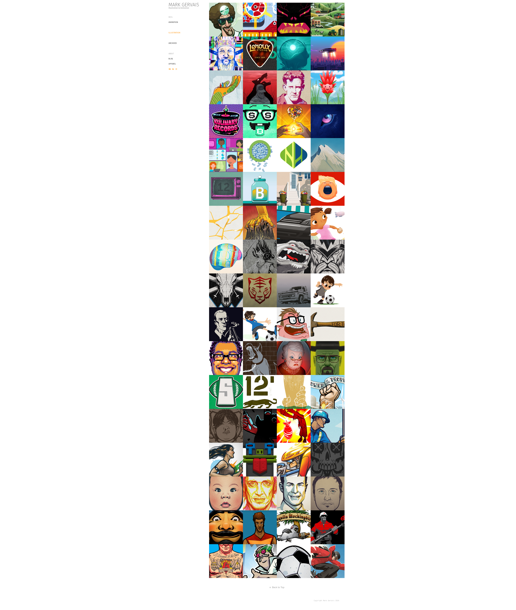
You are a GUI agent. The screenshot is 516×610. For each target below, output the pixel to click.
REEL (171, 17)
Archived (173, 43)
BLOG (171, 58)
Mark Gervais (184, 4)
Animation (173, 22)
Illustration (174, 32)
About (171, 53)
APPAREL (172, 64)
